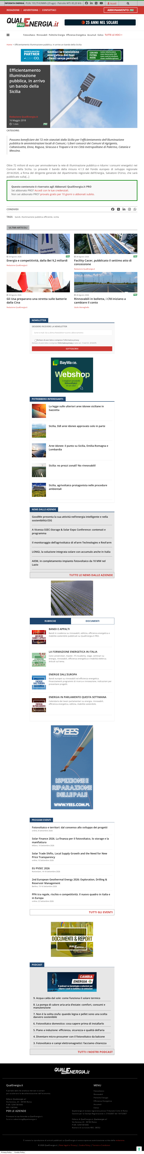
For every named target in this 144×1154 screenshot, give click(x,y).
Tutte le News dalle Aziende (91, 575)
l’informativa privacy (65, 343)
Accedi (113, 3)
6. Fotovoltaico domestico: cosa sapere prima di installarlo (68, 1023)
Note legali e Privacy (68, 1145)
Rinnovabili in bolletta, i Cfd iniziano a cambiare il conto (100, 300)
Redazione (13, 10)
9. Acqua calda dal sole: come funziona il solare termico (66, 998)
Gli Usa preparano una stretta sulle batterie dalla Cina (37, 300)
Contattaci (49, 10)
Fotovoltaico (29, 34)
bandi (17, 217)
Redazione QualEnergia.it (23, 116)
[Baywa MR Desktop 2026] (72, 375)
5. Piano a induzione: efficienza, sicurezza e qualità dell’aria (68, 1030)
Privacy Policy (6, 1152)
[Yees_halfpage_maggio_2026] (72, 767)
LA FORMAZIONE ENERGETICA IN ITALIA (73, 651)
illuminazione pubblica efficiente (37, 217)
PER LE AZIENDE (16, 1111)
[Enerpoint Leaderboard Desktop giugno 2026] (100, 22)
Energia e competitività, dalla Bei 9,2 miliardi (37, 260)
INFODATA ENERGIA (14, 3)
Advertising (30, 10)
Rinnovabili (42, 34)
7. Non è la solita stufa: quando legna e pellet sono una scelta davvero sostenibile (70, 1015)
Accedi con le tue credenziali (51, 190)
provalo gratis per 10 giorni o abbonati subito (67, 194)
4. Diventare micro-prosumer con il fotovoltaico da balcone (69, 1036)
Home (9, 45)
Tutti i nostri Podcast (95, 1052)
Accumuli (91, 34)
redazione (120, 1140)
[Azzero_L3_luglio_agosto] (72, 55)
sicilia (56, 217)
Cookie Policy (84, 1145)
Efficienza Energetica (76, 34)
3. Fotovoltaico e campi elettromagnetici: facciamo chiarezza (69, 1043)
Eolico (100, 34)
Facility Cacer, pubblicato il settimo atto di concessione (103, 262)
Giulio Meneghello (81, 307)
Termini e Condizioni (101, 1145)
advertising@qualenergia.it (25, 1119)
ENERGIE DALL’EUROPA (63, 674)
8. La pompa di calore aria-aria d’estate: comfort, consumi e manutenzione (69, 1006)
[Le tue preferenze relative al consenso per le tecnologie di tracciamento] (139, 1149)
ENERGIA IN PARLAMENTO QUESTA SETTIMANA (77, 697)
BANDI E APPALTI (59, 629)
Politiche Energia (57, 34)
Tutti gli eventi (101, 912)
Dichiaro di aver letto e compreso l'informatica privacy (58, 340)
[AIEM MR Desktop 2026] (72, 598)
